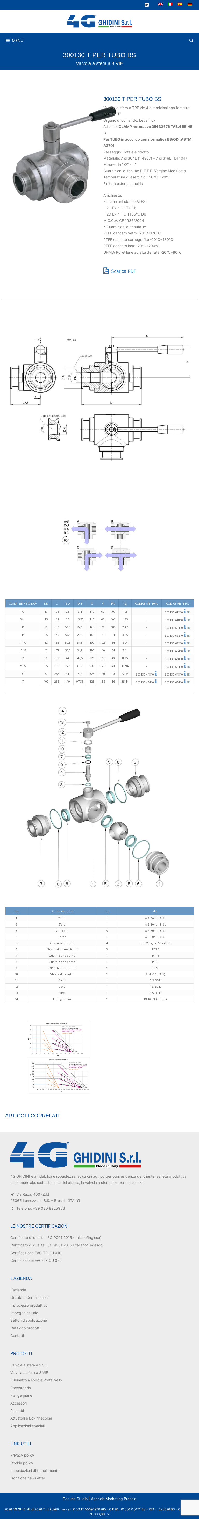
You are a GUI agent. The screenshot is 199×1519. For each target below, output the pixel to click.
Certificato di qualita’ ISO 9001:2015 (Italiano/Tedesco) (57, 1245)
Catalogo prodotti (25, 1328)
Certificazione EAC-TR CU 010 (35, 1253)
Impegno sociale (24, 1312)
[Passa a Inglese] (160, 4)
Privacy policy (22, 1455)
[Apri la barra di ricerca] (191, 40)
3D (188, 612)
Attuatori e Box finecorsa (31, 1418)
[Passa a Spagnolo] (180, 4)
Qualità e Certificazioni (29, 1297)
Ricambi (17, 1410)
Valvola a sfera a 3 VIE (99, 63)
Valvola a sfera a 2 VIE (29, 1365)
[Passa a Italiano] (170, 4)
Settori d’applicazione (28, 1320)
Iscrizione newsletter (27, 1478)
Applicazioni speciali (27, 1426)
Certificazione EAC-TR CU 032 (36, 1260)
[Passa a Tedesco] (190, 4)
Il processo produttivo (28, 1305)
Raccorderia (20, 1388)
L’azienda (18, 1290)
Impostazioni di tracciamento (34, 1470)
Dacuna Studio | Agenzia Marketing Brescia (99, 1498)
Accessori (18, 1403)
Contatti (17, 1335)
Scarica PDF (123, 271)
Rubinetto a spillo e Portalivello (36, 1380)
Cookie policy (21, 1463)
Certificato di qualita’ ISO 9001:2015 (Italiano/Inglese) (55, 1237)
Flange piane (21, 1395)
